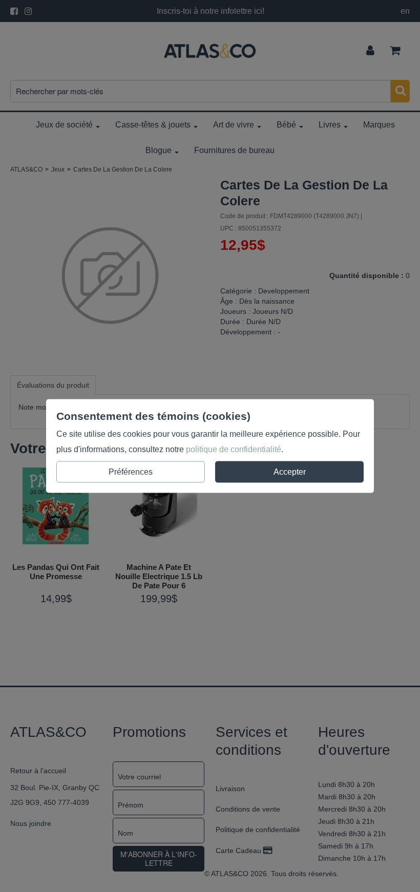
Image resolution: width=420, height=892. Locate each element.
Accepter (290, 472)
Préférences (131, 472)
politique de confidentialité (233, 449)
